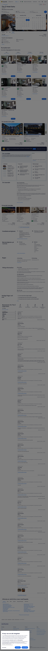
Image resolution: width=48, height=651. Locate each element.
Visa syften (4, 647)
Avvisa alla (18, 647)
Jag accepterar (25, 647)
